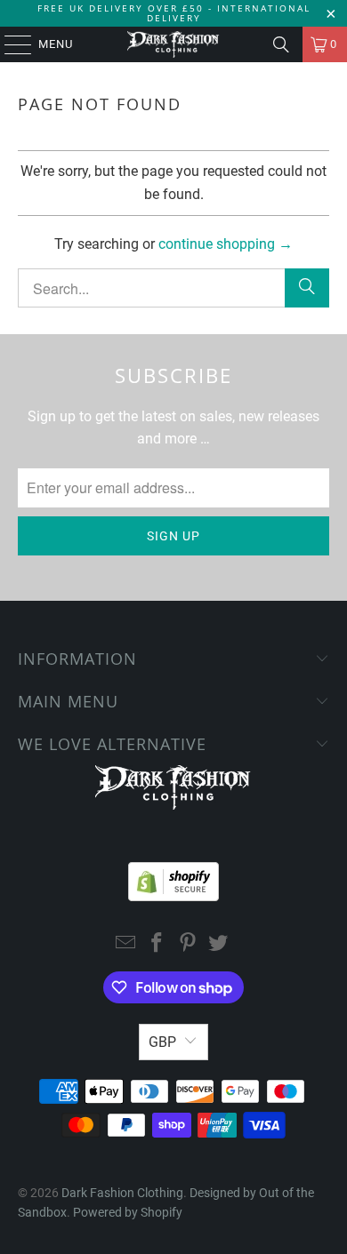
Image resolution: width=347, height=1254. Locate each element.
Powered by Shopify (127, 1212)
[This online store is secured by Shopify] (173, 877)
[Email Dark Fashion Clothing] (126, 944)
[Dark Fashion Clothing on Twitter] (219, 944)
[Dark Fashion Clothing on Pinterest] (188, 944)
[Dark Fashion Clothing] (174, 44)
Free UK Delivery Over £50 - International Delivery (174, 13)
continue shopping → (225, 244)
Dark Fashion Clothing (122, 1193)
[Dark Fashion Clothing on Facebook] (157, 944)
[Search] (281, 44)
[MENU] (9, 44)
